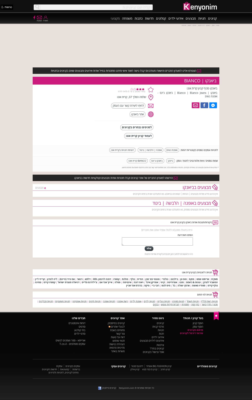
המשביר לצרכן (210, 282)
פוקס (191, 279)
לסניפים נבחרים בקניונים (137, 127)
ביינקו (170, 160)
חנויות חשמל (193, 301)
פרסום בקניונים (195, 330)
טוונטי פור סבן (152, 279)
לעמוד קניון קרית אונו (139, 136)
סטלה (117, 282)
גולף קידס (213, 285)
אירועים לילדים (156, 340)
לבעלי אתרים (117, 326)
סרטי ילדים (79, 333)
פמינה (38, 282)
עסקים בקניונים (72, 366)
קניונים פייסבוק (108, 387)
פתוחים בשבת (117, 330)
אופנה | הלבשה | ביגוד (150, 150)
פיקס (146, 285)
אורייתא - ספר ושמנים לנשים (70, 340)
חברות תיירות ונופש (170, 304)
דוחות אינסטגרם (77, 323)
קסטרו (116, 279)
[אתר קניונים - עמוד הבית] (216, 319)
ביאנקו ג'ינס (157, 160)
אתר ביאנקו (137, 114)
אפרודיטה (172, 282)
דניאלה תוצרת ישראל (68, 282)
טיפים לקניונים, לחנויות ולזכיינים (64, 372)
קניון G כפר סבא (149, 369)
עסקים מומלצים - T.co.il (72, 344)
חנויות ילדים (149, 301)
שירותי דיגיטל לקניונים (191, 333)
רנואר (80, 279)
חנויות (202, 18)
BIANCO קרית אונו (137, 160)
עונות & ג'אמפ (193, 282)
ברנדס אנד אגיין (134, 285)
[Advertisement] (71, 104)
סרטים (82, 326)
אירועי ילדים (175, 18)
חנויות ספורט (178, 301)
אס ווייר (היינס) (67, 279)
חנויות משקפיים (62, 301)
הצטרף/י (39, 21)
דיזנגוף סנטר (137, 366)
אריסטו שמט (202, 279)
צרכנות (160, 345)
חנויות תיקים (95, 301)
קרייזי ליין (40, 279)
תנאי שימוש (119, 340)
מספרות (185, 304)
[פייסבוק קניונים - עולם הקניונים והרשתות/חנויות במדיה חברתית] (34, 17)
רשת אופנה (122, 301)
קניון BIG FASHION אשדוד (159, 366)
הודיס (140, 279)
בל (174, 285)
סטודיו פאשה (198, 285)
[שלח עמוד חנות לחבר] (196, 105)
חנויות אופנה (109, 301)
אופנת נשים (171, 150)
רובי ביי (155, 285)
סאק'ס (214, 279)
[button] (7, 7)
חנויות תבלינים (46, 301)
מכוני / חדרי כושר (210, 304)
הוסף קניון (198, 323)
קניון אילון (135, 369)
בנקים (156, 304)
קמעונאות (64, 369)
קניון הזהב (165, 369)
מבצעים (191, 18)
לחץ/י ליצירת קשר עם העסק (128, 105)
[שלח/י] (149, 248)
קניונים (212, 18)
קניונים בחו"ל (157, 348)
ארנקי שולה (184, 285)
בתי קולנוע (79, 330)
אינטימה (127, 282)
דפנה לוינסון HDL (102, 279)
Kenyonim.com (126, 387)
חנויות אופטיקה (79, 301)
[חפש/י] (37, 7)
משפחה (127, 18)
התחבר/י (45, 21)
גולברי (165, 279)
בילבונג (174, 279)
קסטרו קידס (49, 282)
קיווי (162, 282)
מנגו (181, 282)
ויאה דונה (139, 282)
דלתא (88, 279)
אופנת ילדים (135, 301)
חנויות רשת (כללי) (209, 301)
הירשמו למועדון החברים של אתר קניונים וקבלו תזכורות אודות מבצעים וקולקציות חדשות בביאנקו (124, 178)
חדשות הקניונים (49, 369)
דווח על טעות (118, 337)
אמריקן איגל (152, 282)
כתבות (139, 18)
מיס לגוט (165, 285)
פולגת (125, 279)
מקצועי (115, 18)
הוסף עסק (198, 326)
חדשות (149, 18)
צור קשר (120, 333)
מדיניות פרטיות (117, 347)
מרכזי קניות (158, 326)
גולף (132, 279)
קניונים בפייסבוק (116, 323)
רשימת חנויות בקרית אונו (122, 150)
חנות (161, 333)
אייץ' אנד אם (105, 282)
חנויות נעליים (163, 301)
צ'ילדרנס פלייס (89, 282)
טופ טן (183, 279)
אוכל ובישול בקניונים (153, 352)
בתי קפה (195, 304)
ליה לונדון (52, 279)
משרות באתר (118, 351)
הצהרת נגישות (117, 344)
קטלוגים (161, 18)
